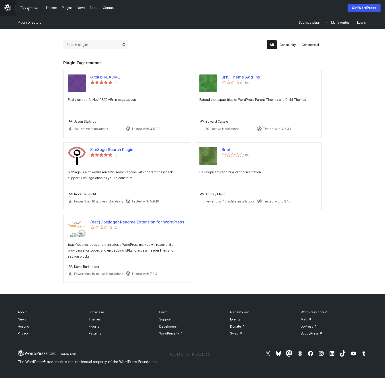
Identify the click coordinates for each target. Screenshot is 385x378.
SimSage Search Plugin (111, 149)
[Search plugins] (123, 44)
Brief (226, 149)
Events (235, 319)
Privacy (23, 333)
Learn (163, 312)
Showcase (96, 312)
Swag (236, 333)
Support (165, 319)
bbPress (309, 326)
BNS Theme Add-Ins (241, 77)
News (22, 319)
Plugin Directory (29, 22)
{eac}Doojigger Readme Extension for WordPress (137, 222)
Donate (237, 326)
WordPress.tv (171, 333)
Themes (95, 319)
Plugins (94, 326)
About (22, 312)
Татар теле (68, 354)
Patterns (95, 333)
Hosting (23, 326)
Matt (306, 319)
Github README (105, 77)
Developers (168, 326)
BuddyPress (311, 333)
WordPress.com (314, 312)
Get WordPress (364, 8)
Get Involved (239, 312)
